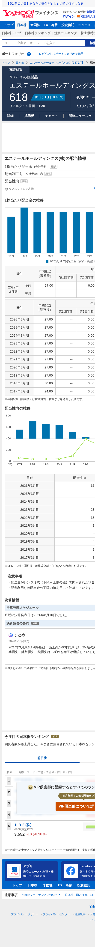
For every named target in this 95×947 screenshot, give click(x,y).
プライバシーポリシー (25, 914)
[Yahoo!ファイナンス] (31, 11)
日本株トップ (11, 33)
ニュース (84, 25)
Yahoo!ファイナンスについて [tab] (39, 895)
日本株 (22, 25)
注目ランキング (65, 33)
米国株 (35, 25)
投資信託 (67, 25)
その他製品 (28, 77)
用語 (53, 166)
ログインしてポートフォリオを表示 (61, 53)
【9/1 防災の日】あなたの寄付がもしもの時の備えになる (44, 3)
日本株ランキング (38, 33)
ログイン (69, 16)
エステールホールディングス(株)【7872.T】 (57, 62)
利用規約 (80, 914)
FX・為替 (51, 25)
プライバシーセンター (56, 914)
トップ (8, 25)
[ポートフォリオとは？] (28, 53)
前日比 (42, 758)
